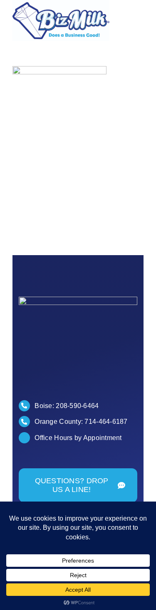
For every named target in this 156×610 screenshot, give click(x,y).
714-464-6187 (105, 421)
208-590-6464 (77, 405)
